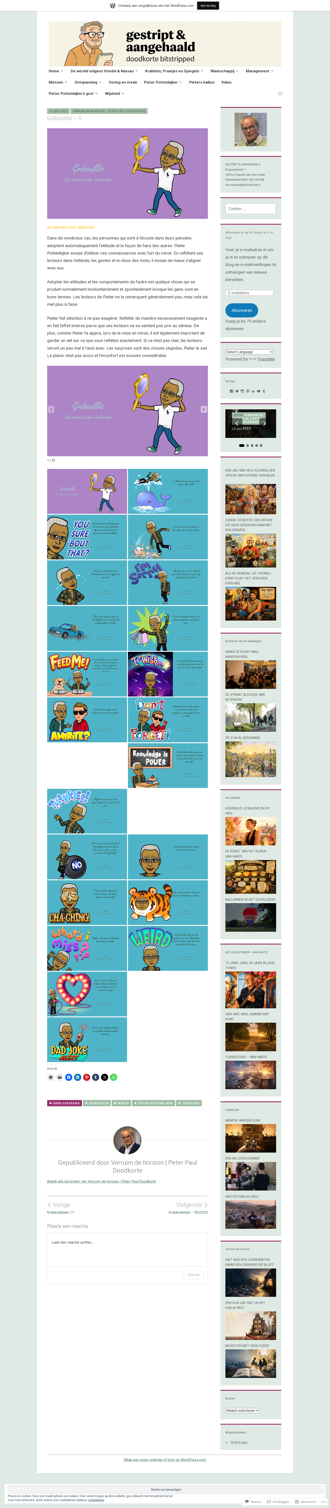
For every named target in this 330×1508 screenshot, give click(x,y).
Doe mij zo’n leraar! (242, 1158)
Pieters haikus (202, 82)
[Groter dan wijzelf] (250, 1227)
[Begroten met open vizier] (250, 1376)
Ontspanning (86, 82)
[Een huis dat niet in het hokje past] (250, 1338)
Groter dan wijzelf (242, 1197)
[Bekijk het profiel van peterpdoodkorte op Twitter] (237, 391)
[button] (204, 409)
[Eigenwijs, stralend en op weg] (250, 844)
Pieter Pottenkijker (161, 82)
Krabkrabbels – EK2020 (188, 1208)
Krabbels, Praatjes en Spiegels (172, 71)
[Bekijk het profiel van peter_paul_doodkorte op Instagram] (242, 391)
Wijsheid (112, 93)
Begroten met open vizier (247, 1346)
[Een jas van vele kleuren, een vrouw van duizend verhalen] (250, 512)
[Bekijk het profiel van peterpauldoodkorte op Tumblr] (264, 391)
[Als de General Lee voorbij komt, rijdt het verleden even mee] (250, 619)
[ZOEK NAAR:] (250, 208)
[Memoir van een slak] (250, 1151)
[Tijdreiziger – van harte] (250, 1087)
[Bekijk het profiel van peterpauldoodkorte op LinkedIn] (253, 391)
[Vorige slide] (236, 423)
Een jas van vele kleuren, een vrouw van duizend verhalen (250, 475)
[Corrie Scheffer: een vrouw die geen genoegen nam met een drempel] (250, 566)
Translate (266, 359)
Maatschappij (222, 71)
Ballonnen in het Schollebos (250, 900)
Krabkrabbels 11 (60, 1208)
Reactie (193, 1275)
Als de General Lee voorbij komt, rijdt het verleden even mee (248, 578)
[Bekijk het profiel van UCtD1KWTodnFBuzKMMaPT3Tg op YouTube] (258, 391)
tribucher (191, 1103)
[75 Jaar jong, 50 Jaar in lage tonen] (250, 1006)
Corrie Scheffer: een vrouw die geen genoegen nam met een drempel (248, 525)
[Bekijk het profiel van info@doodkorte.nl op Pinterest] (248, 391)
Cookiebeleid (96, 1500)
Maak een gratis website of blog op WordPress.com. (165, 1460)
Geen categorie (66, 1103)
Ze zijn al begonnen (242, 738)
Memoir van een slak (242, 1120)
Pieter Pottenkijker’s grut (71, 93)
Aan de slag (208, 5)
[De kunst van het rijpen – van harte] (250, 892)
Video (226, 82)
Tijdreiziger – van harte (246, 1057)
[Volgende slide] (264, 423)
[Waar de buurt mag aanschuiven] (250, 687)
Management (257, 71)
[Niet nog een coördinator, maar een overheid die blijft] (250, 1295)
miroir (123, 1103)
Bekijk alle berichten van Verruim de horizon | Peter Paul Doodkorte (101, 1181)
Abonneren (242, 310)
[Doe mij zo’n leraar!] (250, 1189)
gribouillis (98, 1103)
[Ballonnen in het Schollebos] (250, 930)
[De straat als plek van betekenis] (250, 730)
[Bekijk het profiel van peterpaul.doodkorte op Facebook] (231, 391)
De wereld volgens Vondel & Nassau (102, 71)
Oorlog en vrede (123, 82)
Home (54, 71)
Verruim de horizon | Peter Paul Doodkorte (109, 111)
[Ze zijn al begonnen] (250, 775)
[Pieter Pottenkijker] (279, 90)
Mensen (56, 82)
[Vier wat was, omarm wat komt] (250, 1049)
